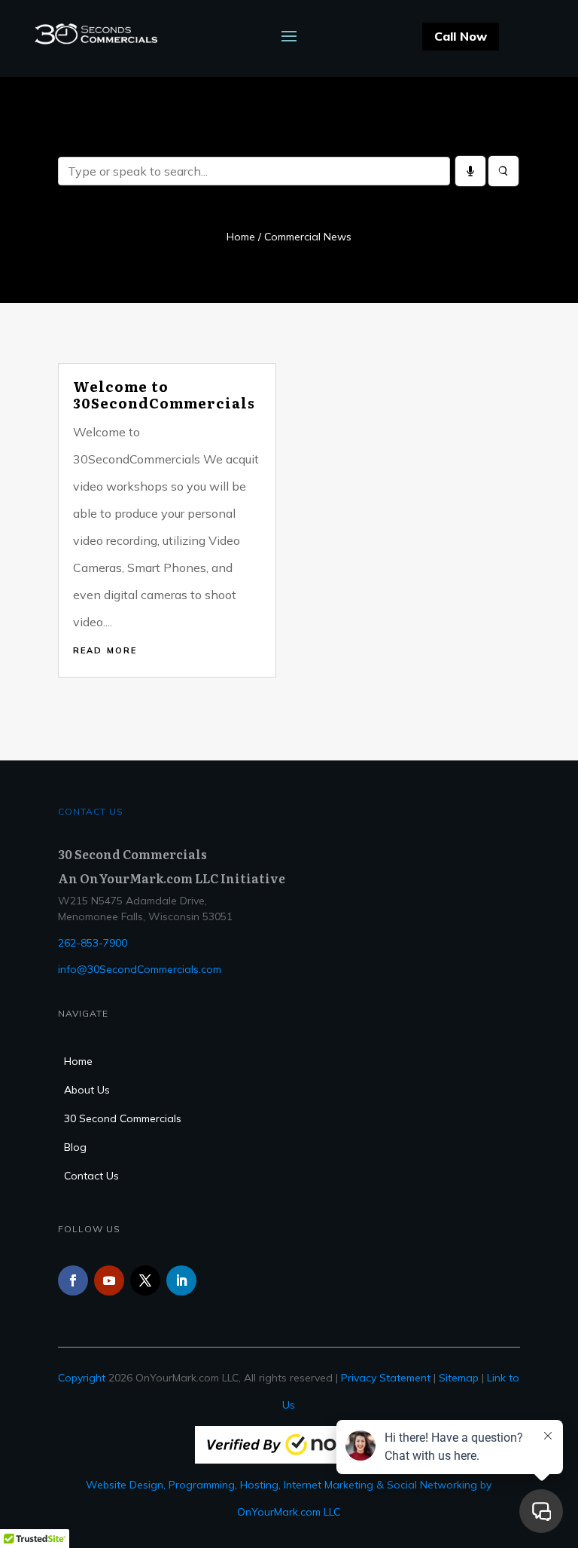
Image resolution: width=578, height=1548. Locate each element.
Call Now (460, 36)
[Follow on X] (145, 1280)
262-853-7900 (92, 943)
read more (105, 648)
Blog (75, 1148)
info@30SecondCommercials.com (139, 969)
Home (241, 236)
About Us (87, 1091)
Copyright (81, 1377)
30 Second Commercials (122, 1119)
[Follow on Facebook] (73, 1280)
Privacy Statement (385, 1377)
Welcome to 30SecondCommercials (164, 394)
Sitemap (459, 1377)
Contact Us (91, 1176)
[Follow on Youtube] (109, 1280)
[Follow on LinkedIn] (181, 1280)
